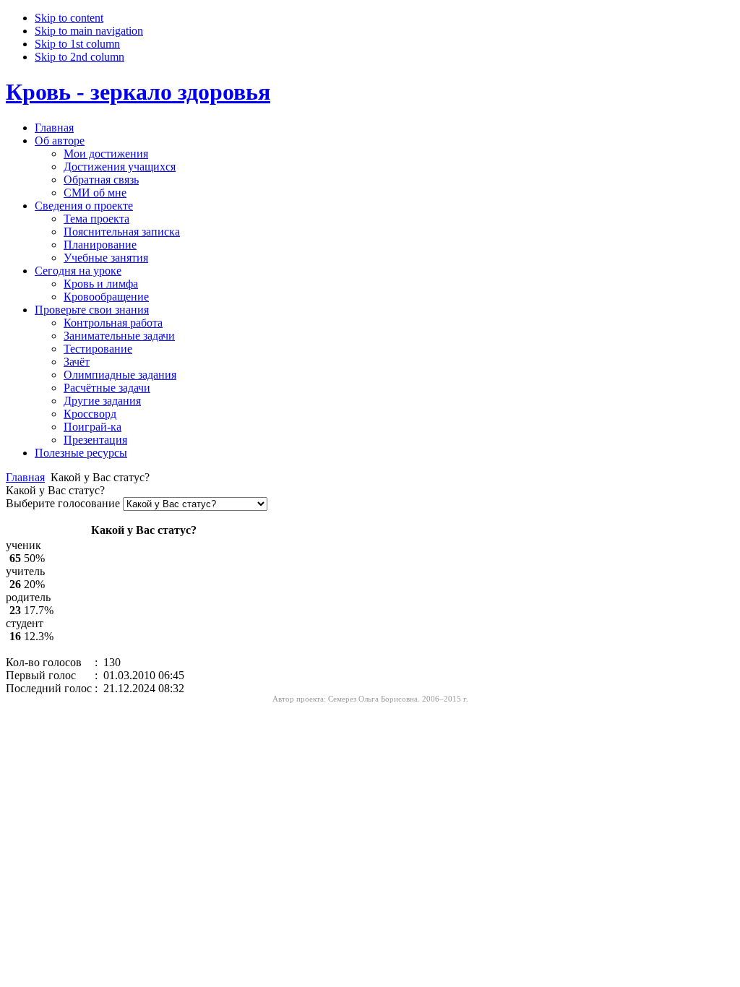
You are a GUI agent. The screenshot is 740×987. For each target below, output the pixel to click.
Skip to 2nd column (79, 57)
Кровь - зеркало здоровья (138, 92)
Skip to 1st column (77, 44)
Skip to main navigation (89, 31)
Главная (25, 477)
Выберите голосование (64, 503)
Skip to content (69, 18)
